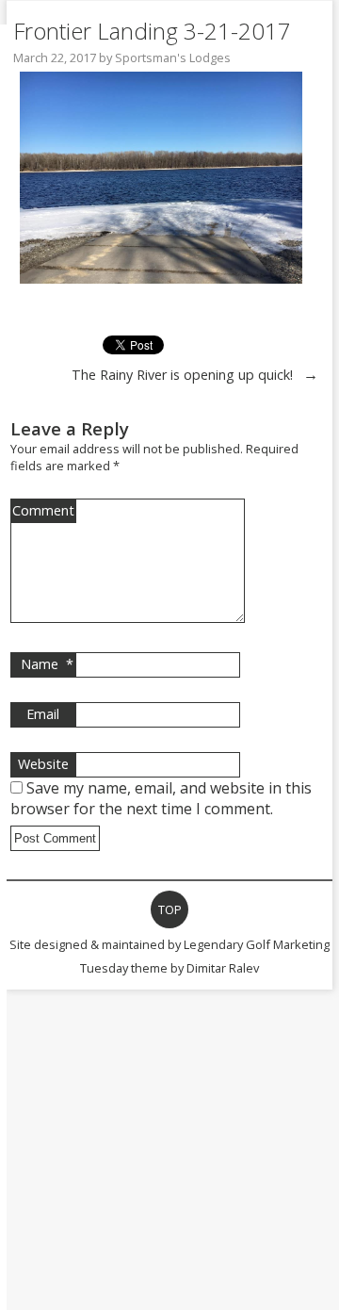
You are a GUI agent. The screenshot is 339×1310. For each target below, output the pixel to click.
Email (42, 714)
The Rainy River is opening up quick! (182, 375)
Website (43, 764)
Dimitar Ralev (222, 967)
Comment (43, 510)
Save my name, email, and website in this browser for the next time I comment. (161, 798)
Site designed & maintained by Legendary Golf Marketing (169, 944)
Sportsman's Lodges (173, 57)
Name (47, 664)
